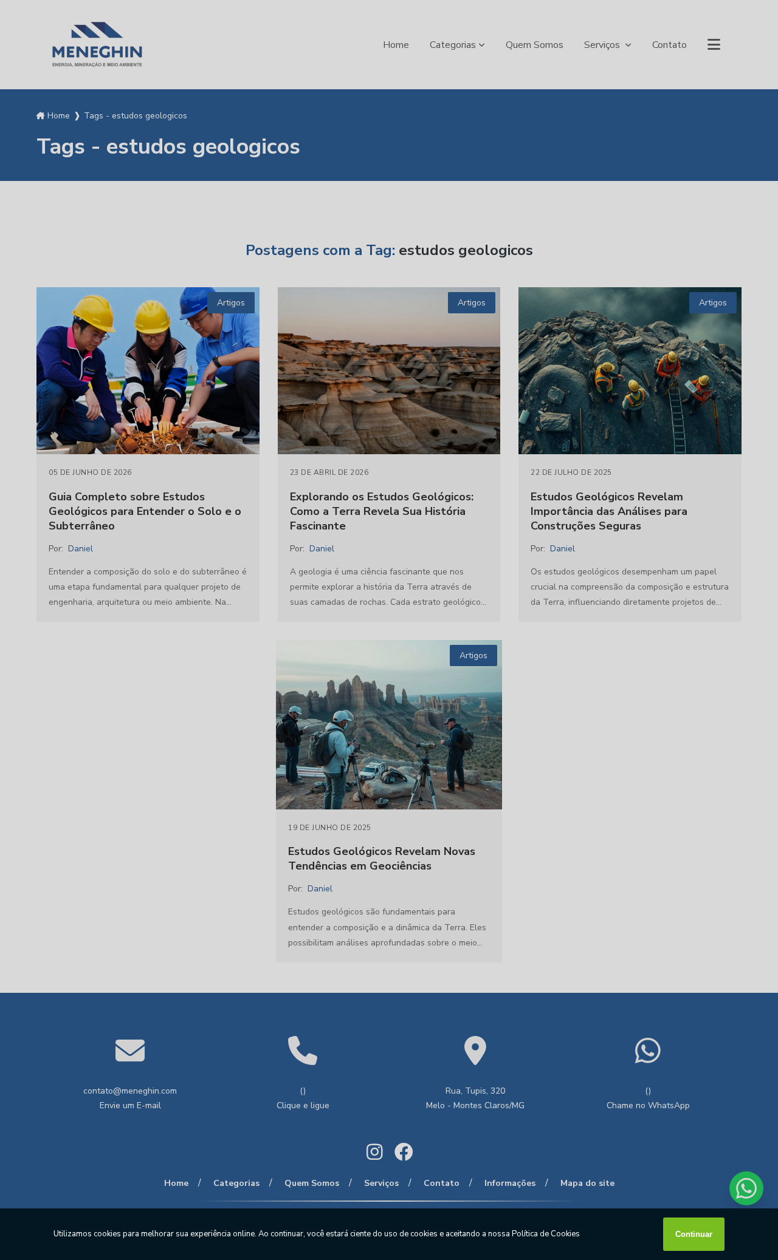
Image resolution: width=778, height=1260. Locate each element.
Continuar (693, 1234)
